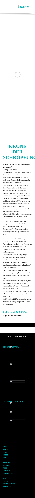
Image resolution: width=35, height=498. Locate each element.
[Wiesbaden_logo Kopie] (17, 381)
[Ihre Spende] (17, 420)
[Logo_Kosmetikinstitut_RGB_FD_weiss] (17, 403)
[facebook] (3, 442)
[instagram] (6, 442)
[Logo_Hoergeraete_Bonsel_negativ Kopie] (17, 411)
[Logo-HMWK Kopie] (17, 347)
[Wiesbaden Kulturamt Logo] (17, 364)
